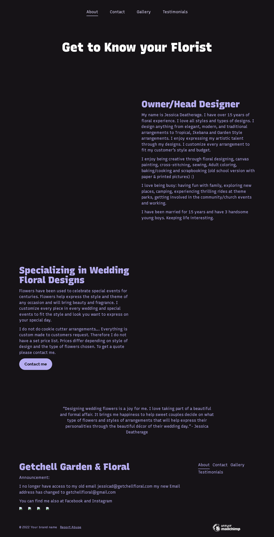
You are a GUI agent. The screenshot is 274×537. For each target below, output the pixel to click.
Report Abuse (70, 527)
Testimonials (175, 11)
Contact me (35, 364)
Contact (117, 11)
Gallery (144, 11)
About (92, 11)
